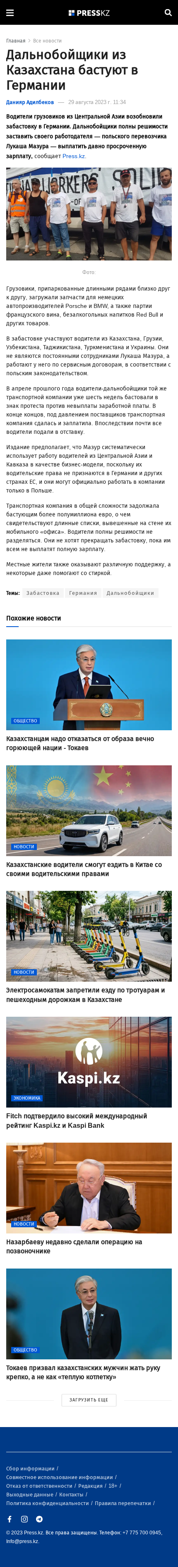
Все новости (47, 41)
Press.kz (74, 156)
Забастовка (43, 593)
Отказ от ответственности (40, 1486)
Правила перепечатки (123, 1503)
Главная (16, 41)
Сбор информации (31, 1468)
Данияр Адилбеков (30, 102)
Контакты (72, 1494)
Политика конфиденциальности (48, 1503)
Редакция (91, 1486)
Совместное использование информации (60, 1477)
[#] (89, 12)
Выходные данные (30, 1494)
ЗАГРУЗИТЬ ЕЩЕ (89, 1400)
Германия (83, 593)
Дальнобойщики (130, 593)
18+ (113, 1486)
